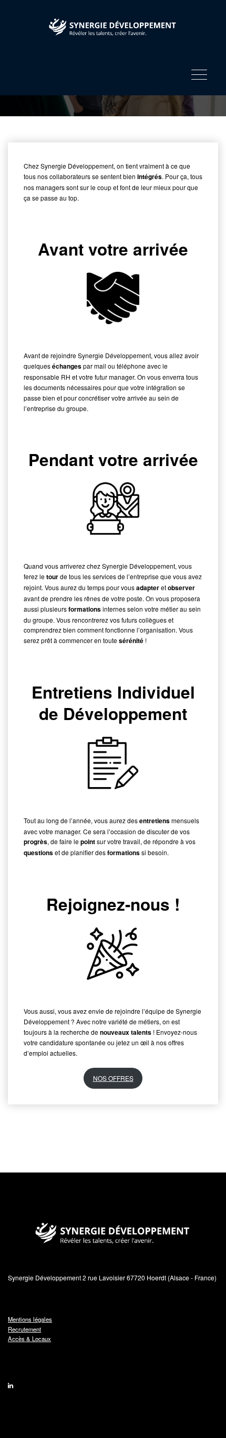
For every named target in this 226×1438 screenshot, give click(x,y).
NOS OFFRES (113, 1078)
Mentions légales (30, 1319)
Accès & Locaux (29, 1338)
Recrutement (24, 1329)
